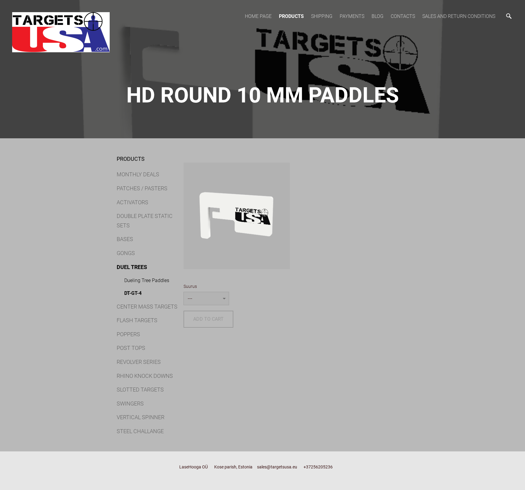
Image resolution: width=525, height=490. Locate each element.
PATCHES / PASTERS (142, 188)
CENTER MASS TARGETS (147, 306)
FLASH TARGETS (137, 320)
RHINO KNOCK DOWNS (145, 376)
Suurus (190, 286)
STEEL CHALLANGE (140, 431)
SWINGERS (130, 403)
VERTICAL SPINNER (140, 417)
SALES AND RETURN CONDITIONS (458, 16)
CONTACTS (403, 16)
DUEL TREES (132, 267)
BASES (125, 239)
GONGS (126, 253)
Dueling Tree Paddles (146, 280)
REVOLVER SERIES (139, 362)
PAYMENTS (352, 16)
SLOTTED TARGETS (140, 389)
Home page (258, 16)
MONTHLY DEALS (138, 174)
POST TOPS (131, 348)
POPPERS (128, 334)
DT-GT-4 (133, 293)
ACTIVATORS (132, 202)
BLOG (377, 16)
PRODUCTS (291, 16)
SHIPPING (321, 16)
